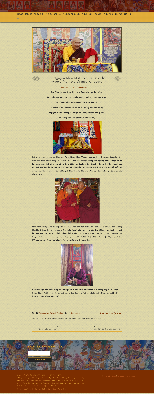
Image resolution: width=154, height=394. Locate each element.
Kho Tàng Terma (53, 14)
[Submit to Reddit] (115, 314)
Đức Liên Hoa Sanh (42, 318)
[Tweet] (103, 314)
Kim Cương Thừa (62, 318)
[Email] (120, 314)
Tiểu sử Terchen (84, 87)
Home (20, 14)
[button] (19, 19)
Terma (99, 318)
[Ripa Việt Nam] (72, 6)
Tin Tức (118, 14)
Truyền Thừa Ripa (71, 14)
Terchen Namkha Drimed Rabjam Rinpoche (83, 318)
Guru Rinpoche (52, 318)
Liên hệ (127, 14)
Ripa (69, 318)
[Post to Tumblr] (109, 314)
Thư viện (108, 14)
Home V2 (106, 376)
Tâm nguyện (67, 87)
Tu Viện (98, 14)
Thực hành (87, 14)
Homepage (130, 376)
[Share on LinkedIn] (117, 314)
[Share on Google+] (106, 314)
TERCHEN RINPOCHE (34, 14)
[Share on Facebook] (100, 314)
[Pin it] (112, 314)
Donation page (118, 376)
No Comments (74, 313)
